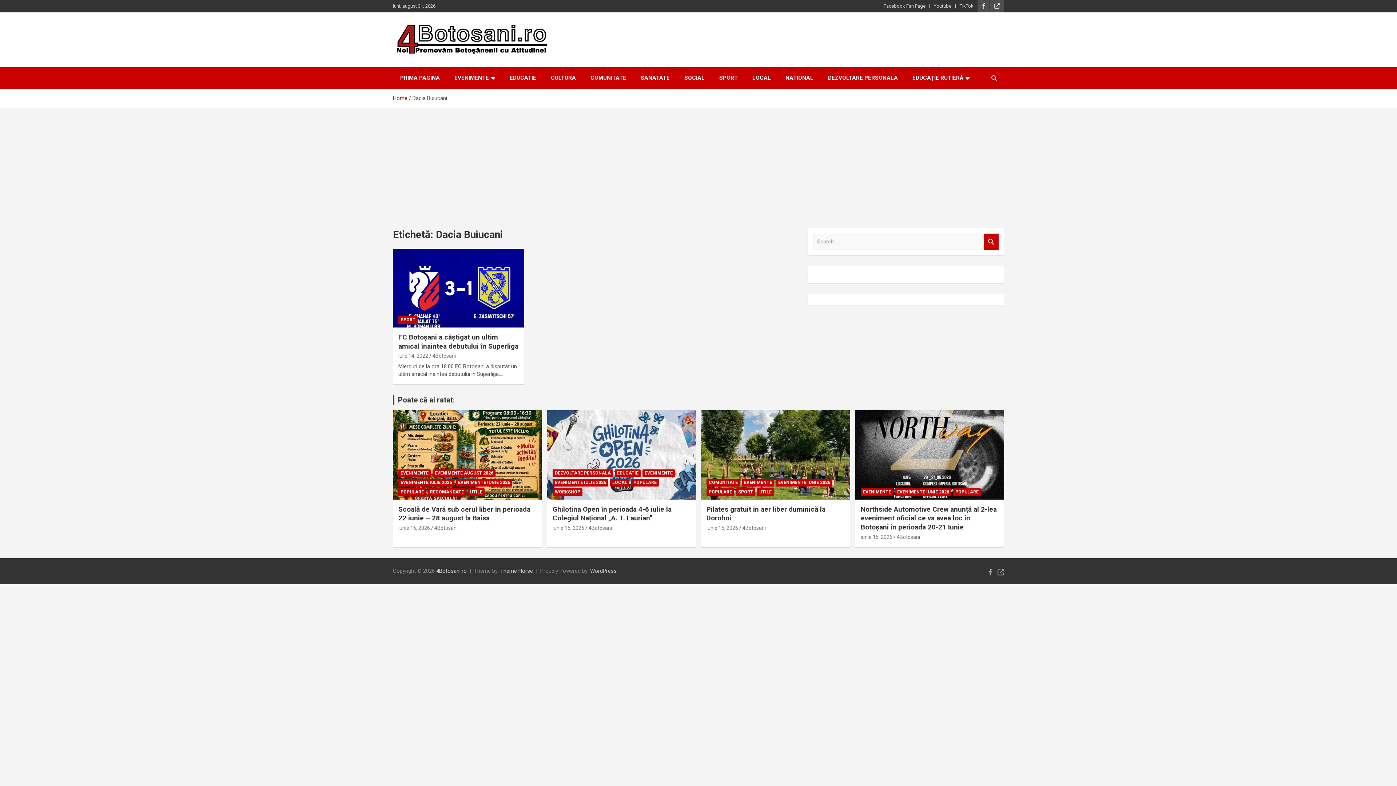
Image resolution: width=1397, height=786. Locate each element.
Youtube (942, 6)
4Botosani (444, 356)
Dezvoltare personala (863, 78)
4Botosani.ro (451, 571)
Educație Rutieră (937, 78)
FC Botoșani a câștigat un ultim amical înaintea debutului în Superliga (458, 341)
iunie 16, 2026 (414, 528)
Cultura (563, 78)
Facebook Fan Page (905, 6)
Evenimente (471, 78)
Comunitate (608, 78)
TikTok (967, 6)
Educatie (523, 78)
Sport (728, 78)
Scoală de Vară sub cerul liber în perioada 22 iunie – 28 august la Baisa (464, 514)
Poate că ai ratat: (426, 400)
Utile (476, 492)
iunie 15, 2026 (568, 528)
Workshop (567, 492)
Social (694, 78)
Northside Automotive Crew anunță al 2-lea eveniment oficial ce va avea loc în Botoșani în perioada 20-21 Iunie (929, 518)
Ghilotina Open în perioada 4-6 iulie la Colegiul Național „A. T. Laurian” (612, 514)
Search (991, 242)
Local (761, 78)
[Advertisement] (698, 163)
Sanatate (655, 78)
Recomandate (447, 492)
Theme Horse (516, 571)
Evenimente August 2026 (464, 473)
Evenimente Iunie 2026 (484, 482)
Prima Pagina (420, 78)
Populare (412, 492)
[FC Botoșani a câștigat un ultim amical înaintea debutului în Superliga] (459, 288)
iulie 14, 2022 (413, 356)
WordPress (603, 571)
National (799, 78)
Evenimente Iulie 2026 (426, 482)
